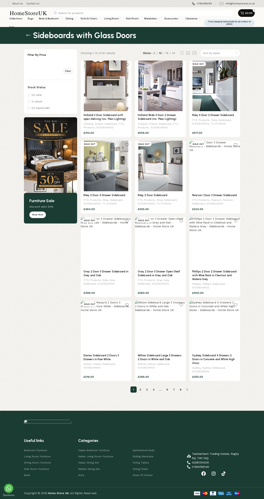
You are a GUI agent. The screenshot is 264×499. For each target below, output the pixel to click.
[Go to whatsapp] (8, 488)
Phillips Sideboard (213, 283)
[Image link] (47, 423)
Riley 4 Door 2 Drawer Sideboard (213, 115)
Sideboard (224, 120)
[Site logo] (28, 13)
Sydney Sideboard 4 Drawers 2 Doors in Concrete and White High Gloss (213, 359)
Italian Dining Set (88, 462)
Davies (87, 364)
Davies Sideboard (104, 364)
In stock (37, 101)
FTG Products (201, 120)
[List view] (182, 53)
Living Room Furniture (37, 456)
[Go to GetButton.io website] (9, 495)
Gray (105, 280)
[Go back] (28, 35)
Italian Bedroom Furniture (94, 450)
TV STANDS (218, 123)
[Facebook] (203, 473)
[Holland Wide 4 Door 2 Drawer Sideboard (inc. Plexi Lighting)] (160, 86)
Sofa (81, 475)
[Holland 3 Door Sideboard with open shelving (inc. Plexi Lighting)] (106, 86)
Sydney (196, 367)
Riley (214, 120)
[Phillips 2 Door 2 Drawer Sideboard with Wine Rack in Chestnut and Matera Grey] (214, 242)
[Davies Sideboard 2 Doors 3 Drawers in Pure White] (106, 326)
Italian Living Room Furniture (95, 456)
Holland (88, 123)
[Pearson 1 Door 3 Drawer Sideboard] (214, 166)
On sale (37, 95)
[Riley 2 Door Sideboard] (160, 166)
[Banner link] (50, 170)
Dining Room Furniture (37, 462)
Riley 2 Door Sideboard (152, 195)
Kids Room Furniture (36, 468)
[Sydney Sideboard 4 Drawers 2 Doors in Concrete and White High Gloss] (214, 326)
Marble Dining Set (89, 468)
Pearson (216, 199)
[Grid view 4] (194, 53)
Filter (68, 71)
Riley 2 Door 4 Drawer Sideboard (104, 195)
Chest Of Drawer (143, 475)
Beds (27, 475)
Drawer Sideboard (106, 123)
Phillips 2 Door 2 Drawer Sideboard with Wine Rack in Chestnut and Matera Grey (214, 275)
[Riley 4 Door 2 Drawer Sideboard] (214, 86)
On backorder (41, 108)
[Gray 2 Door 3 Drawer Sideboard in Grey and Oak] (106, 242)
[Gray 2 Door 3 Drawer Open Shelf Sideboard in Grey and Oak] (160, 242)
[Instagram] (213, 473)
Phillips (196, 283)
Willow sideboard (158, 364)
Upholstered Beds (144, 450)
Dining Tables (141, 462)
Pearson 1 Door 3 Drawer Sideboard (214, 195)
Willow (142, 364)
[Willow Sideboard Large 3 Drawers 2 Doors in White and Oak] (160, 326)
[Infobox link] (202, 3)
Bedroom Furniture (35, 450)
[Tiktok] (223, 473)
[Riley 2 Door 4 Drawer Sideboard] (106, 166)
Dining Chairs (140, 468)
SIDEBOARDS (104, 127)
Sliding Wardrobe (143, 456)
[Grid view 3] (188, 53)
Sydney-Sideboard (213, 367)
